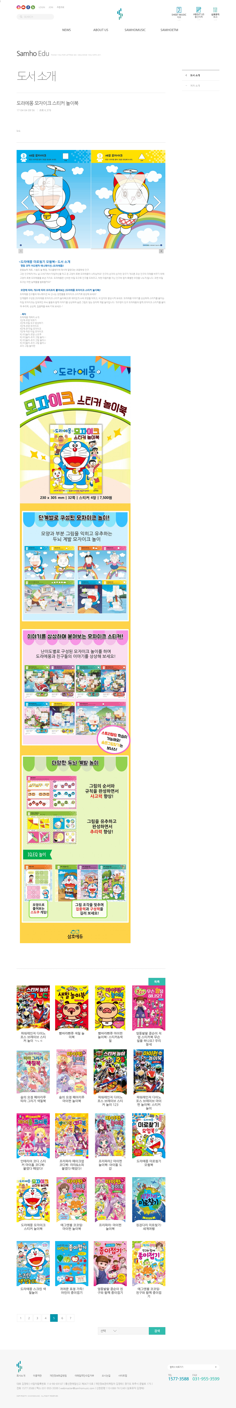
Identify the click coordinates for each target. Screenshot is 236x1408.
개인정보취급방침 (58, 1375)
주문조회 (60, 7)
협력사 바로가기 (176, 1367)
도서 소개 (195, 75)
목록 (157, 981)
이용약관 (37, 1375)
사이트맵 (122, 1375)
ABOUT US (100, 30)
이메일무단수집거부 (84, 1375)
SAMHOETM (169, 30)
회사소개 (21, 1375)
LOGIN (42, 7)
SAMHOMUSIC (135, 30)
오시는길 (106, 1375)
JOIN (51, 7)
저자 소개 (195, 85)
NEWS (66, 30)
